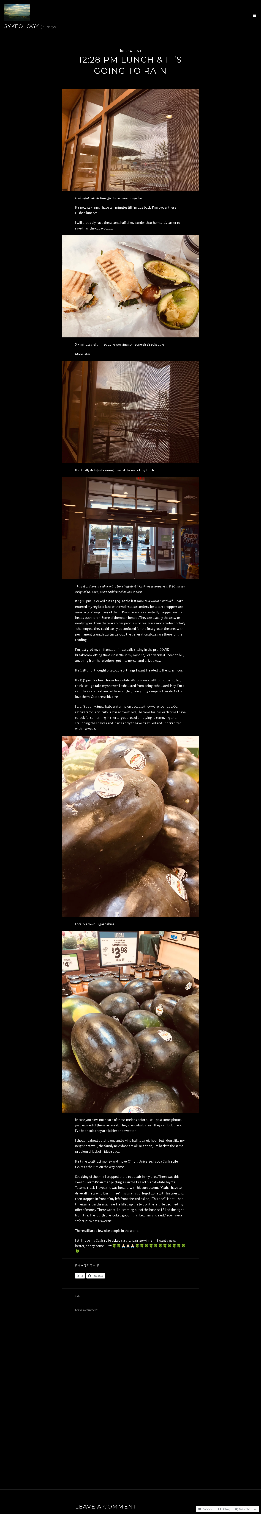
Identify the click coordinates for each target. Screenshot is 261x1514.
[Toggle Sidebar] (254, 17)
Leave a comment (86, 1310)
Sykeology (21, 26)
